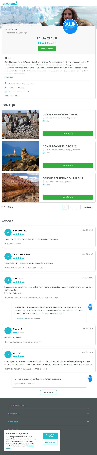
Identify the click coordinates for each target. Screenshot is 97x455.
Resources (13, 413)
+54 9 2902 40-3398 (16, 88)
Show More (48, 392)
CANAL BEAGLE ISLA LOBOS (60, 146)
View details (68, 133)
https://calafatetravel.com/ (18, 92)
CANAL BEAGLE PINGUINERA (60, 114)
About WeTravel (16, 405)
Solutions (13, 421)
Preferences (50, 442)
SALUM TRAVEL (22, 318)
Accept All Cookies (50, 435)
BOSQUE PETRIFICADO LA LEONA (63, 178)
